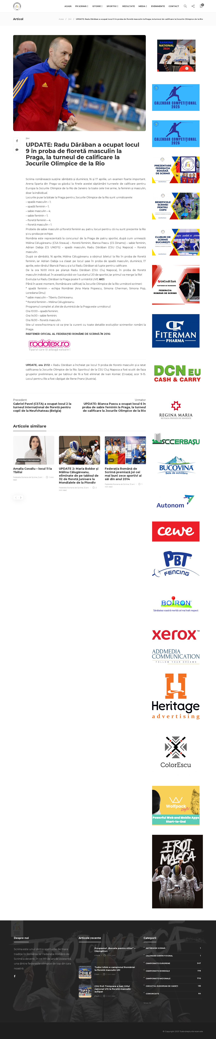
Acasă (68, 6)
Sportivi (112, 6)
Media (142, 6)
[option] (34, 459)
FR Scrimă (80, 6)
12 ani (86, 488)
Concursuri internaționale (29, 460)
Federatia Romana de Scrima (25, 477)
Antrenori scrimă (173, 948)
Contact (174, 6)
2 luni (97, 974)
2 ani (40, 477)
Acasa (61, 19)
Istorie (96, 6)
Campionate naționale (173, 978)
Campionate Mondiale (173, 971)
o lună (97, 955)
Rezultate (128, 6)
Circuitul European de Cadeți (173, 986)
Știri (69, 19)
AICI (101, 279)
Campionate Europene (173, 963)
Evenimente (158, 6)
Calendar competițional (173, 956)
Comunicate (173, 993)
